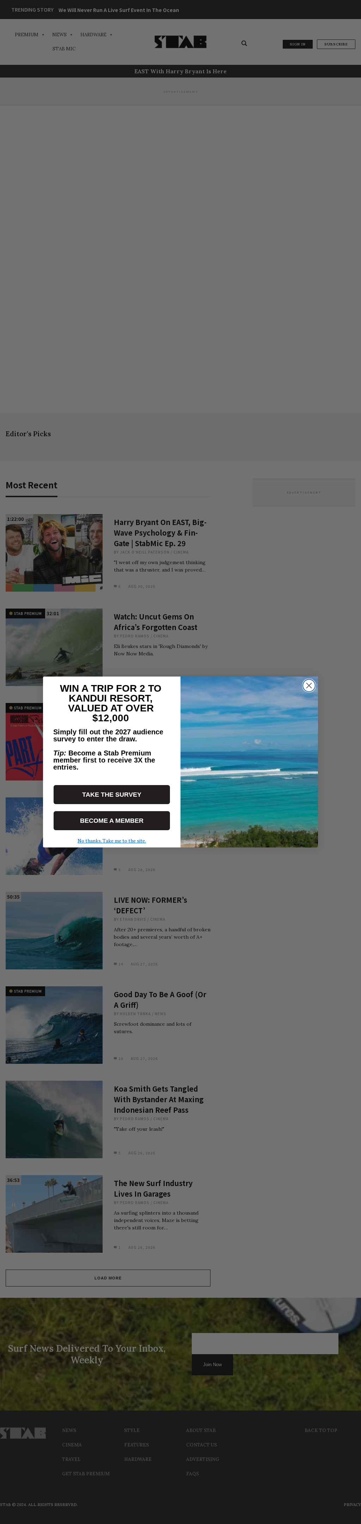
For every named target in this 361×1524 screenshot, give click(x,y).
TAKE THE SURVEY (111, 794)
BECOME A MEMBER (111, 820)
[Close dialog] (309, 685)
